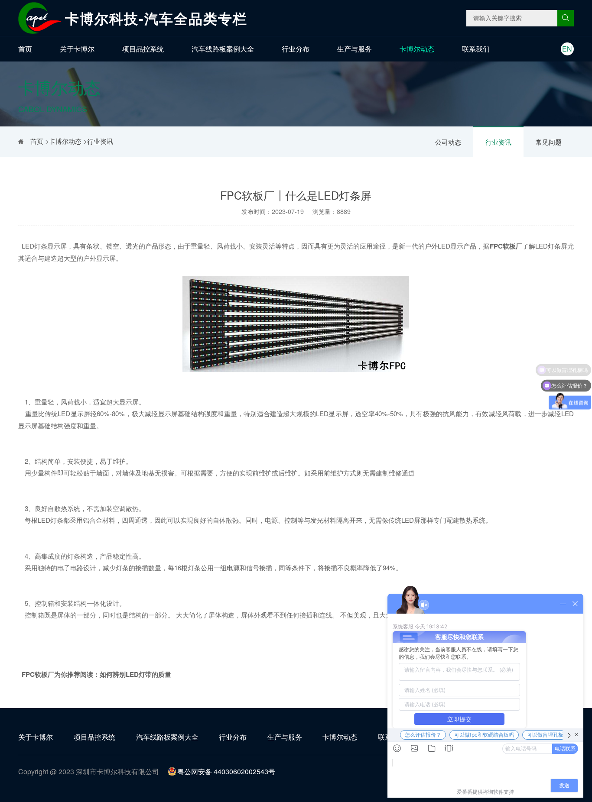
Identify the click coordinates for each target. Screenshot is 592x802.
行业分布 (295, 49)
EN (567, 49)
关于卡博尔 (77, 49)
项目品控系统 (143, 49)
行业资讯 (498, 141)
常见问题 (549, 141)
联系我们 (476, 49)
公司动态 (448, 141)
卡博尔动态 (417, 49)
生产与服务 (354, 49)
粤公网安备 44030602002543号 (226, 771)
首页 (25, 49)
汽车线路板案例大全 (223, 49)
